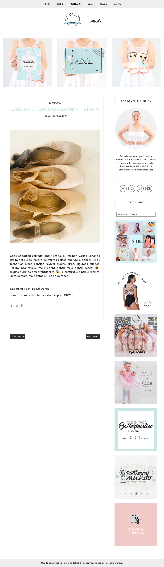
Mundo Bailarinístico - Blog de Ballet (60, 563)
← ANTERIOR (17, 336)
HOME (46, 4)
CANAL (117, 4)
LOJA (90, 4)
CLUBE (103, 4)
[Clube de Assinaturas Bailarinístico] (82, 86)
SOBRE (60, 4)
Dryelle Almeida (56, 115)
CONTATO (75, 4)
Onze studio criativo (112, 563)
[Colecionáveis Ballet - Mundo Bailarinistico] (136, 86)
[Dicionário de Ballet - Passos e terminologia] (27, 86)
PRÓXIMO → (93, 336)
